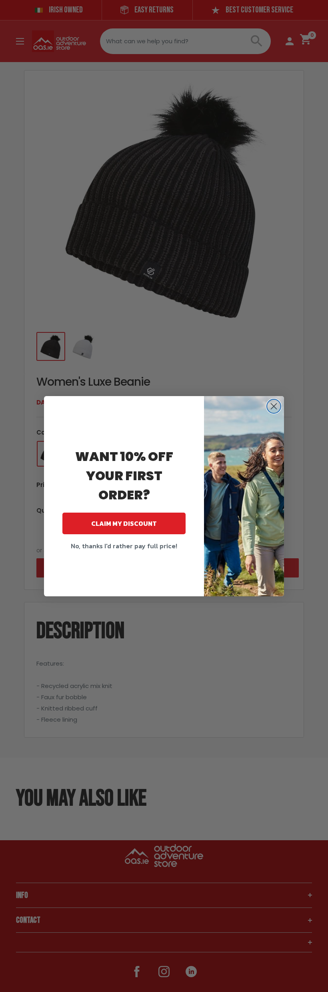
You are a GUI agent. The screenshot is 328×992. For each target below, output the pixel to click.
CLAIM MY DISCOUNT (124, 523)
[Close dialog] (274, 406)
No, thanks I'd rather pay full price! (124, 546)
